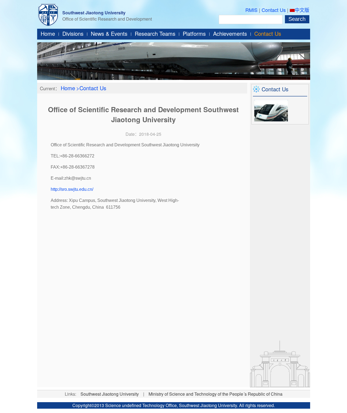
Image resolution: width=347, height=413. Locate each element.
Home (48, 33)
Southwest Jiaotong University (94, 12)
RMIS (251, 9)
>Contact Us (91, 88)
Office (171, 405)
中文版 (302, 9)
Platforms (194, 33)
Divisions (72, 33)
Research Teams (155, 33)
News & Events (109, 33)
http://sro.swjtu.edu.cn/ (72, 189)
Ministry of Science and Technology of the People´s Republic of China (215, 394)
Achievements (230, 33)
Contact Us (274, 9)
